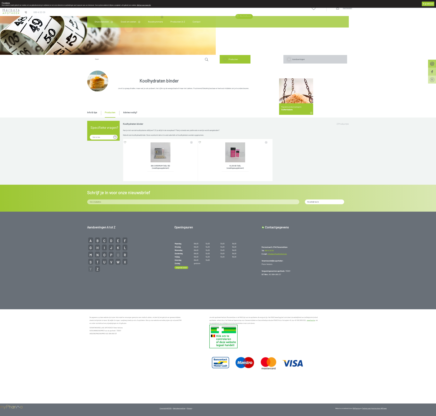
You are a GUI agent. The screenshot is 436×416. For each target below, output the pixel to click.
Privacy (189, 408)
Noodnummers (155, 21)
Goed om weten (128, 21)
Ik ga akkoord (428, 4)
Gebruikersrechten (179, 408)
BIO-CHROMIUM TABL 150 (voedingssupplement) (160, 167)
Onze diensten (102, 21)
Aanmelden (347, 8)
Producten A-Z (177, 21)
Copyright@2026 (166, 408)
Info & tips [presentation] (92, 112)
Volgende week (181, 268)
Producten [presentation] (110, 112)
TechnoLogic (366, 408)
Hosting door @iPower (379, 408)
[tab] (94, 114)
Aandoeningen (298, 59)
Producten (233, 59)
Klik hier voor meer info (144, 5)
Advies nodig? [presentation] (130, 112)
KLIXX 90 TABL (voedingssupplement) (235, 167)
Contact (196, 21)
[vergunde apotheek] (223, 336)
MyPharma (356, 408)
